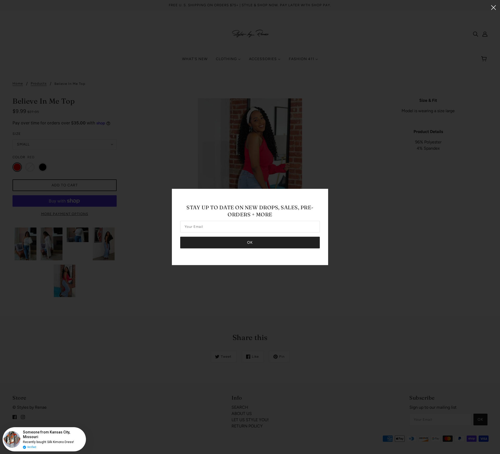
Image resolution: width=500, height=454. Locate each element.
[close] (493, 7)
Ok (250, 243)
